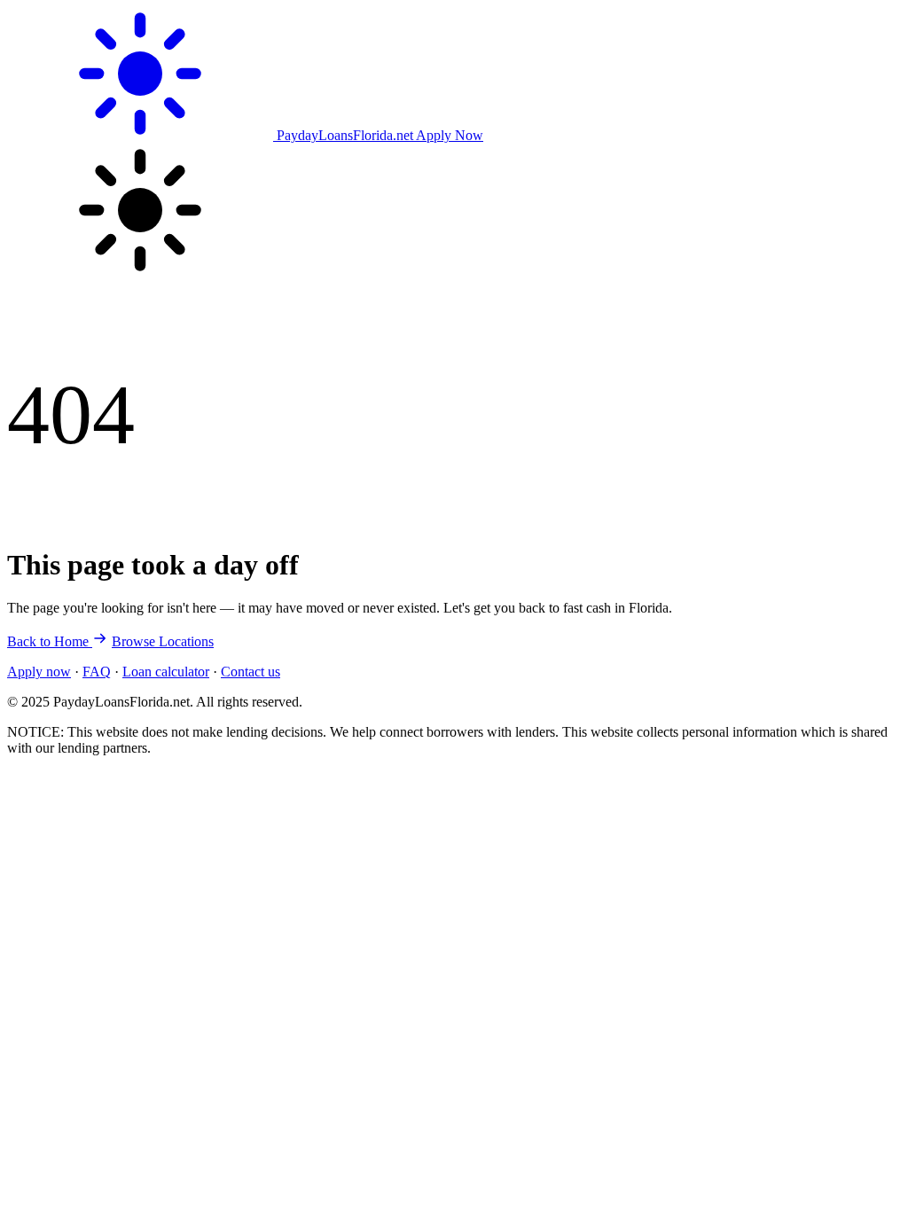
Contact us (250, 671)
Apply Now (449, 135)
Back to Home (49, 641)
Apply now (39, 671)
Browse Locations (163, 641)
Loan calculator (165, 671)
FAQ (96, 671)
